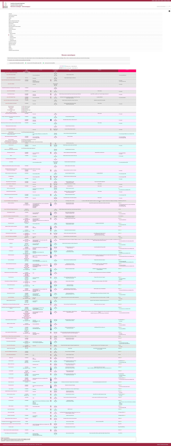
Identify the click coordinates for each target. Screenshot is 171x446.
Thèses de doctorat (12, 37)
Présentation (34, 78)
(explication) (28, 71)
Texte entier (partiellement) (36, 75)
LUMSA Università (70, 409)
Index (33, 134)
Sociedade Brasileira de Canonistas (70, 149)
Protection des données (164, 444)
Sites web (10, 30)
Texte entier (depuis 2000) (36, 173)
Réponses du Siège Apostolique (13, 22)
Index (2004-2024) (35, 266)
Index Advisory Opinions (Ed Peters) (37, 435)
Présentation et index (35, 219)
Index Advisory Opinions (36, 434)
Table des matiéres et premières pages (38, 309)
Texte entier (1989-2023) (36, 327)
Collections (11, 36)
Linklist (10, 46)
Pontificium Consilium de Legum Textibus (70, 218)
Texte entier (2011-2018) (36, 243)
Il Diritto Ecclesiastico (27, 106)
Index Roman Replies (35, 433)
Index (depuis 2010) (35, 294)
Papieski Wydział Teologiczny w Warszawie (70, 77)
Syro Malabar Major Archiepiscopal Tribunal (65, 412)
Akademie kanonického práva (70, 415)
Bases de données (12, 33)
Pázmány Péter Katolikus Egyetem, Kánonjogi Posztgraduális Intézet (70, 345)
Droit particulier (11, 23)
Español (162, 0)
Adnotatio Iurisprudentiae (27, 140)
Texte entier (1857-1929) (36, 264)
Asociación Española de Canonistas (70, 173)
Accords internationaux (12, 29)
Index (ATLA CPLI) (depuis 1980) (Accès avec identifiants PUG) (41, 424)
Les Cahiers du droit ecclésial (28, 112)
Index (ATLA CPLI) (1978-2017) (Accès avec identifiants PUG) (41, 220)
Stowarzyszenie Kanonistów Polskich (70, 194)
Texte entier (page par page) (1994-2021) (38, 342)
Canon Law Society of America (70, 423)
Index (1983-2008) (36, 308)
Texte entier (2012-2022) (122, 213)
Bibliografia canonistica (12, 43)
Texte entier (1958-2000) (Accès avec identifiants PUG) (40, 261)
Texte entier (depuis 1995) (36, 137)
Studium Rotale (70, 348)
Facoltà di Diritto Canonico (16, 5)
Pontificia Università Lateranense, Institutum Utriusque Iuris (70, 243)
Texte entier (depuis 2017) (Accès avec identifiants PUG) (40, 378)
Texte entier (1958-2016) (36, 277)
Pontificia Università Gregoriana (18, 3)
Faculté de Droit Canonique (13, 15)
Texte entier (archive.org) (36, 81)
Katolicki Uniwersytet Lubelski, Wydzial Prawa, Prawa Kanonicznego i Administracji (70, 209)
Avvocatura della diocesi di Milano (70, 116)
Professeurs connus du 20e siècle (14, 50)
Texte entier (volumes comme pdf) (37, 341)
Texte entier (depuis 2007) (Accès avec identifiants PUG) (40, 247)
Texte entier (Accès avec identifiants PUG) (38, 188)
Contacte (158, 444)
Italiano (153, 0)
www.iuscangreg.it (11, 16)
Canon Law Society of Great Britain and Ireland (70, 304)
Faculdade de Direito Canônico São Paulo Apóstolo (70, 418)
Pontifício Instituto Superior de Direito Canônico (70, 233)
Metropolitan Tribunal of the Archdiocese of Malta (70, 336)
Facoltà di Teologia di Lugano (70, 354)
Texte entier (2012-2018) (36, 97)
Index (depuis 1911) (35, 312)
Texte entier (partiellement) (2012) (37, 162)
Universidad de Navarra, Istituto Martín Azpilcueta (70, 197)
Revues (10, 34)
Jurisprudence (11, 27)
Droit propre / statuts (12, 25)
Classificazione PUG (12, 40)
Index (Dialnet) (35, 206)
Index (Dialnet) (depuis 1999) (36, 241)
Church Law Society (70, 136)
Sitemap (10, 47)
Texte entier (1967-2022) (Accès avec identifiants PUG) (40, 289)
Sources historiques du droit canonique (15, 26)
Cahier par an (55, 71)
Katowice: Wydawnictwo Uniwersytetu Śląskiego (70, 152)
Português (168, 0)
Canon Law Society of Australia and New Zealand (70, 133)
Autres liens (11, 39)
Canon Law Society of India (70, 74)
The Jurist (25, 111)
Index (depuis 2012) (35, 213)
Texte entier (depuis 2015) (36, 223)
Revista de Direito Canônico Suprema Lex (29, 148)
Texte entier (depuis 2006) (36, 260)
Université (10, 13)
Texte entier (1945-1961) (36, 293)
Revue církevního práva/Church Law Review (30, 139)
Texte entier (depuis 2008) (36, 361)
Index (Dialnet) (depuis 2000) (36, 290)
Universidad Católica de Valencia (70, 394)
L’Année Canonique (26, 107)
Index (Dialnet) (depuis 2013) (36, 295)
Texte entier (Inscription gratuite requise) (38, 385)
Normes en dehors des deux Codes (14, 20)
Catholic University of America (70, 188)
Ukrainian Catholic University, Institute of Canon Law (70, 155)
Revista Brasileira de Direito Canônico (29, 132)
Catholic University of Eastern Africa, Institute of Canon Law (70, 100)
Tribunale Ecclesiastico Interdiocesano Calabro (70, 176)
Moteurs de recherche (12, 44)
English (156, 0)
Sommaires (34, 371)
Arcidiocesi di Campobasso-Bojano (69, 268)
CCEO (9, 19)
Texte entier (34, 80)
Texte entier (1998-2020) (36, 374)
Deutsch (159, 0)
